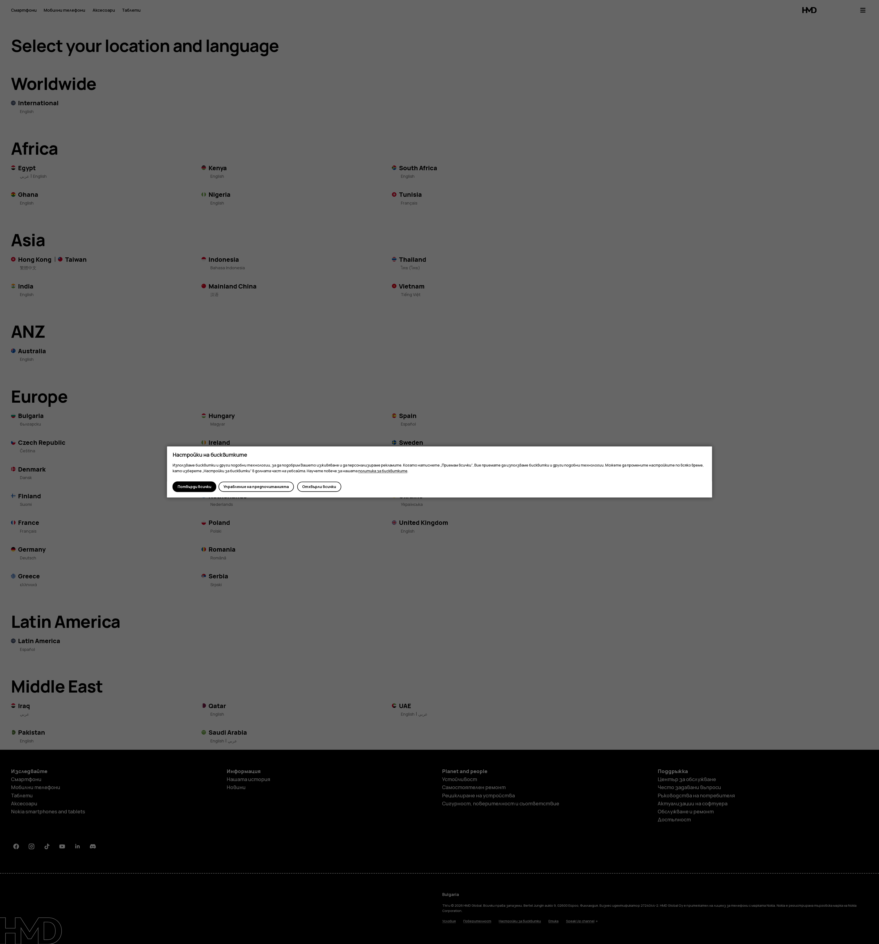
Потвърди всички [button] (194, 486)
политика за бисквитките (382, 470)
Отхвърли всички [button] (319, 486)
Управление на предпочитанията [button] (256, 486)
